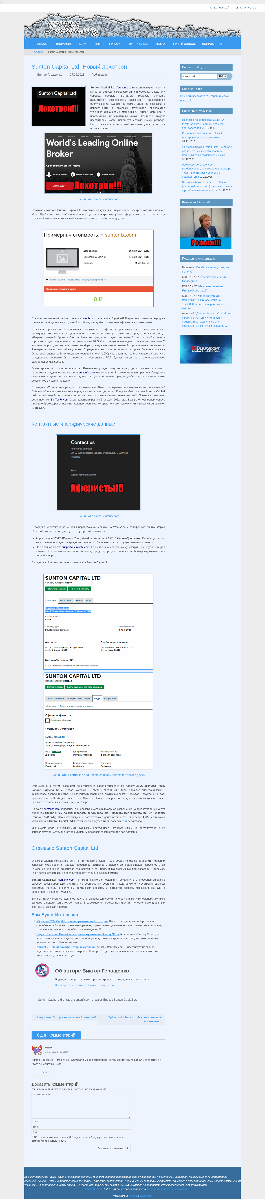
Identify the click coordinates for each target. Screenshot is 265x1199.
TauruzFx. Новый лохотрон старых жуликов (65, 946)
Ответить (44, 1072)
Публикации (38, 52)
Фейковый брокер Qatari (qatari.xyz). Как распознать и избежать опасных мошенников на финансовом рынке (207, 150)
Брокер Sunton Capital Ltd (120, 999)
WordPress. (146, 1195)
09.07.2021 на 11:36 (57, 1051)
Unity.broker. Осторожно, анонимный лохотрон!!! (66, 1017)
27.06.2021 (77, 74)
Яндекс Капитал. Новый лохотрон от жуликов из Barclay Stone (78, 934)
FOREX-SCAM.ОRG (89, 1189)
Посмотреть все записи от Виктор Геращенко (84, 985)
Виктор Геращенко (49, 74)
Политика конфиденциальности (167, 1189)
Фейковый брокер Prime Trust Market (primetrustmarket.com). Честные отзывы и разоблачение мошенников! (207, 186)
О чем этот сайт (220, 7)
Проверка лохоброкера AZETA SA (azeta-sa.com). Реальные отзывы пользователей (203, 123)
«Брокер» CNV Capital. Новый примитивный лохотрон (72, 921)
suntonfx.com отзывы (88, 999)
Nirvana (133, 1195)
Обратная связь (246, 7)
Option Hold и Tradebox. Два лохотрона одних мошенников (136, 1019)
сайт (124, 820)
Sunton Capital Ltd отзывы (55, 999)
